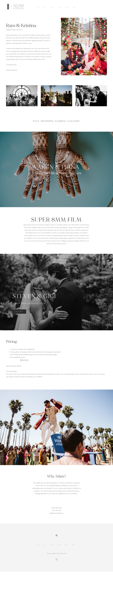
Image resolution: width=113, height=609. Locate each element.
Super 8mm (59, 7)
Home (38, 7)
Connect (74, 7)
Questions (67, 7)
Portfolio (51, 7)
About (44, 7)
